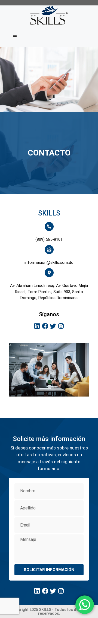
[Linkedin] (37, 326)
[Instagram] (61, 326)
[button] (15, 37)
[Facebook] (45, 326)
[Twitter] (53, 326)
